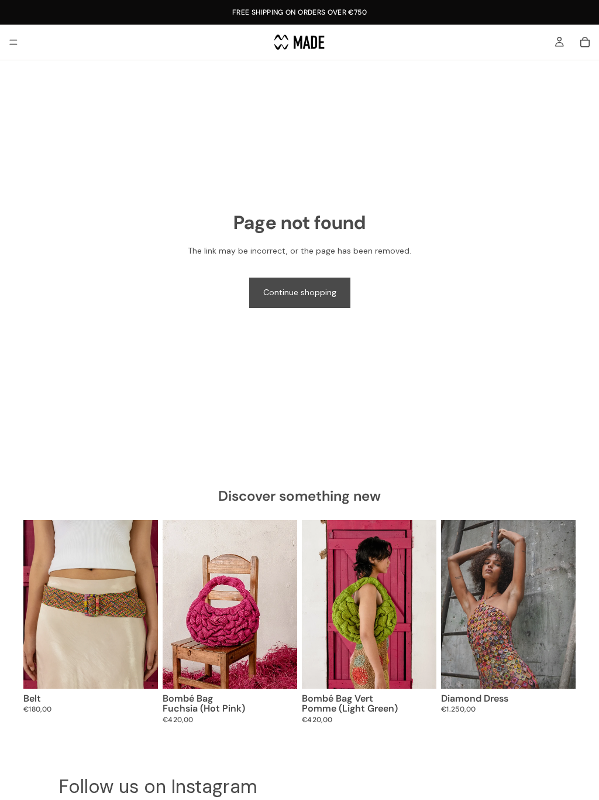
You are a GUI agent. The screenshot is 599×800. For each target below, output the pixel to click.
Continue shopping (299, 292)
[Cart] (585, 42)
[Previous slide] (36, 604)
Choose (149, 670)
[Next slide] (145, 604)
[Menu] (13, 42)
